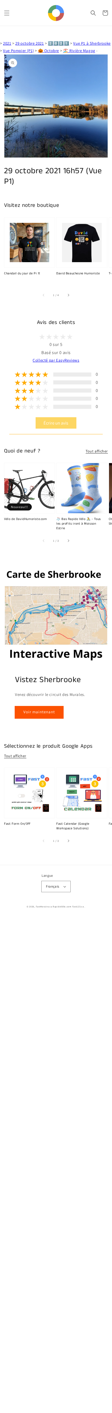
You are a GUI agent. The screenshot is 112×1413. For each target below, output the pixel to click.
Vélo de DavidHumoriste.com (25, 519)
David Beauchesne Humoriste (78, 273)
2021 (7, 43)
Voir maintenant (39, 711)
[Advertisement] (56, 1165)
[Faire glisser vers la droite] (68, 295)
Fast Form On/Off (17, 824)
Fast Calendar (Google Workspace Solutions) (72, 826)
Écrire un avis (55, 423)
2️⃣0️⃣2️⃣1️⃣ (58, 43)
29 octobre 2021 (29, 43)
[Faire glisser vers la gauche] (44, 295)
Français (52, 886)
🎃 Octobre (48, 50)
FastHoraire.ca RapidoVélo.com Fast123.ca (60, 906)
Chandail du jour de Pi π (22, 273)
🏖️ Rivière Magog (79, 50)
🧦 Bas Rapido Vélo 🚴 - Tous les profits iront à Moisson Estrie (78, 524)
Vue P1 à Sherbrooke (91, 43)
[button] (7, 13)
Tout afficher (97, 451)
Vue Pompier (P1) (18, 50)
